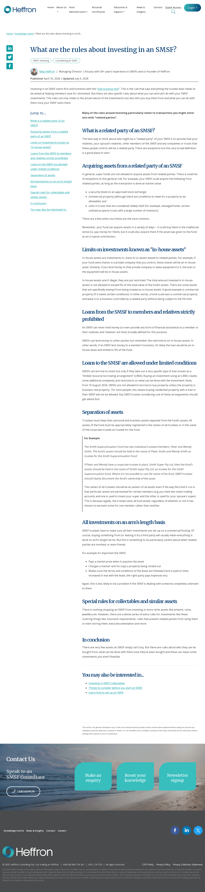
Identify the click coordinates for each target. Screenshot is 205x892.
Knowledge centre (24, 33)
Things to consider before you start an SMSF (115, 688)
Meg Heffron (47, 71)
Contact (158, 7)
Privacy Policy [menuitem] (163, 864)
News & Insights (141, 9)
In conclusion (38, 203)
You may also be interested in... (48, 209)
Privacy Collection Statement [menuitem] (188, 864)
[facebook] (9, 66)
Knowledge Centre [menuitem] (14, 830)
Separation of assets (42, 175)
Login (191, 7)
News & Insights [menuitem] (35, 830)
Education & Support (120, 9)
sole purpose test (108, 89)
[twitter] (9, 57)
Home (50, 7)
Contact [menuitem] (50, 830)
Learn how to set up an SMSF (106, 692)
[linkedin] (9, 48)
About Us (61, 7)
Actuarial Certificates (98, 9)
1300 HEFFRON (26, 791)
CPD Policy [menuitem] (148, 864)
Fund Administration (77, 9)
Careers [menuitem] (62, 830)
